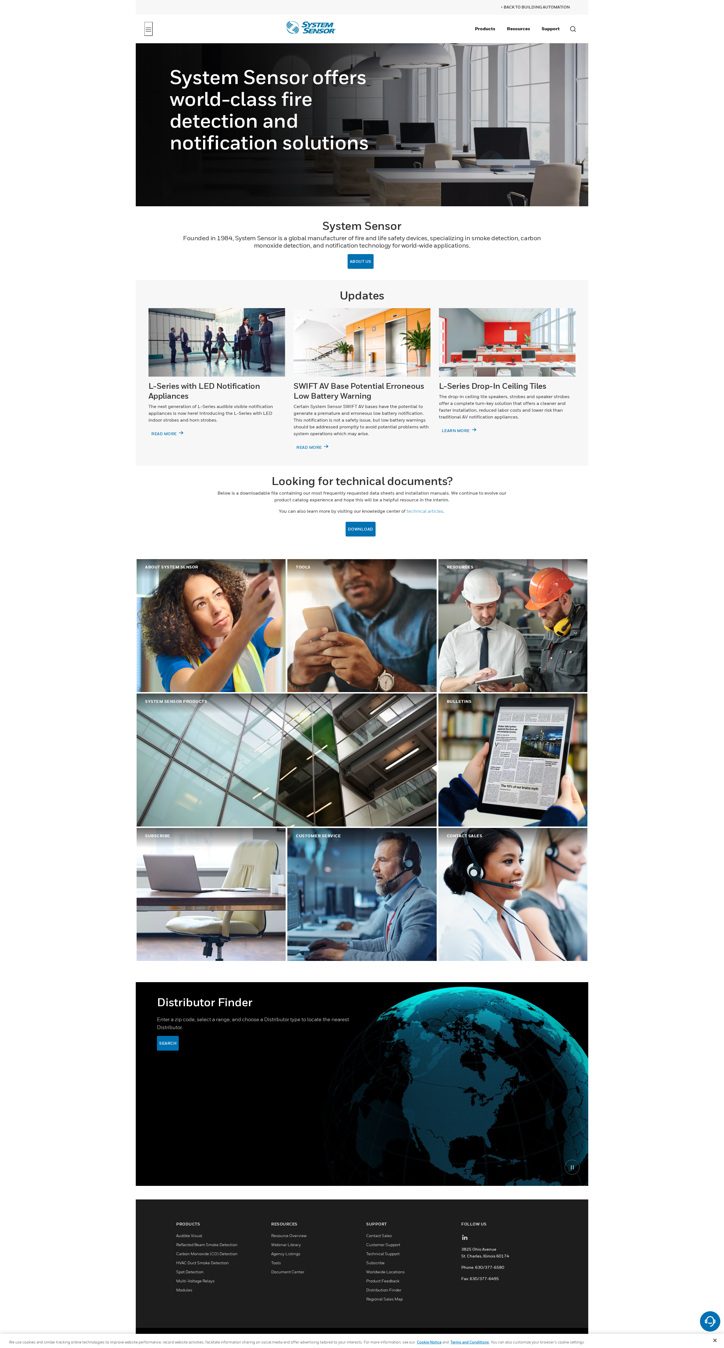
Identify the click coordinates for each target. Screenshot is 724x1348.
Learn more (456, 430)
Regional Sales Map (384, 1299)
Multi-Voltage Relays (195, 1280)
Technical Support (383, 1253)
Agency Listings (285, 1253)
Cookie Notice (429, 1342)
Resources (518, 28)
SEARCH (167, 1043)
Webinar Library (286, 1244)
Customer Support (383, 1244)
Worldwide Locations (385, 1271)
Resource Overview (289, 1235)
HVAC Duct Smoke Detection (202, 1262)
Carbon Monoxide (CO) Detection (207, 1253)
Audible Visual (189, 1235)
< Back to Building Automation (535, 7)
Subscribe (375, 1262)
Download (360, 529)
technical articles (425, 511)
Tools (276, 1262)
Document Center (287, 1271)
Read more (164, 433)
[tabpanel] (362, 1084)
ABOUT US (360, 261)
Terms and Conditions (470, 1342)
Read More (309, 447)
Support (551, 28)
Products (485, 28)
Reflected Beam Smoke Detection (207, 1244)
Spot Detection (190, 1271)
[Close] (715, 1340)
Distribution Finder (383, 1289)
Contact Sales (379, 1235)
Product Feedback (382, 1280)
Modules (184, 1289)
